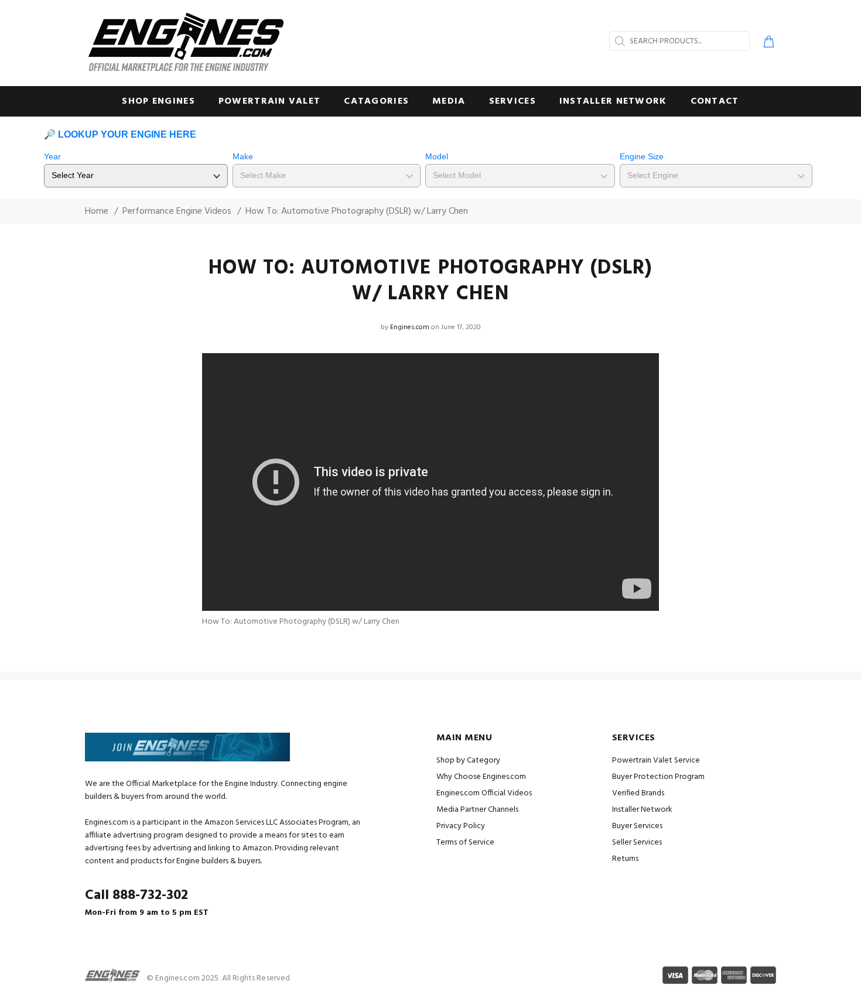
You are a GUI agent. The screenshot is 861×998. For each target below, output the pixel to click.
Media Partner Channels (477, 809)
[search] (618, 41)
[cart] (766, 43)
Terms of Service (465, 842)
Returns (625, 859)
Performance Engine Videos (176, 211)
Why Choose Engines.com (481, 777)
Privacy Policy (460, 826)
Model (436, 156)
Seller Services (637, 842)
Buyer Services (637, 826)
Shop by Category (468, 760)
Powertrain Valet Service (656, 760)
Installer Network (642, 809)
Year (52, 156)
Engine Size (642, 156)
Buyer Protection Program (658, 777)
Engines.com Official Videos (484, 793)
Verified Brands (638, 793)
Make (243, 156)
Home (96, 211)
